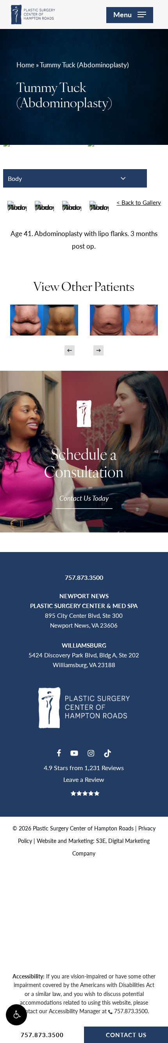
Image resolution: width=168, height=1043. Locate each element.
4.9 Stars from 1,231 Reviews (84, 767)
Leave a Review (83, 779)
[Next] (98, 350)
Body (15, 178)
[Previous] (69, 350)
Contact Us (126, 1034)
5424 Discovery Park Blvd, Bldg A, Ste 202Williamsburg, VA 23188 (84, 655)
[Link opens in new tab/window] (59, 752)
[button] (16, 1014)
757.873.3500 (42, 1034)
